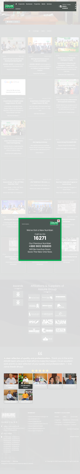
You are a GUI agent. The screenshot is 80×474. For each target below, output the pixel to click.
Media (43, 4)
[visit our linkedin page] (75, 8)
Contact (18, 9)
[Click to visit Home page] (16, 4)
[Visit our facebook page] (75, 4)
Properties (37, 4)
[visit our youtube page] (75, 6)
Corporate (21, 4)
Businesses (29, 4)
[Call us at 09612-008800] (66, 6)
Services (49, 4)
